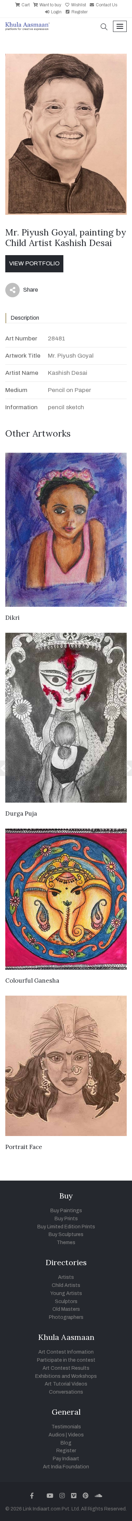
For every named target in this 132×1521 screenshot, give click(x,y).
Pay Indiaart (66, 1458)
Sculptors (66, 1301)
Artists (66, 1277)
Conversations (66, 1392)
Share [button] (25, 291)
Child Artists (66, 1285)
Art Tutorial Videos (66, 1384)
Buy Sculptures (66, 1234)
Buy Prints (66, 1218)
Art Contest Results (66, 1368)
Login (56, 11)
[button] (104, 27)
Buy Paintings (66, 1210)
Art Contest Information (66, 1352)
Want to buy (49, 4)
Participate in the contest (66, 1360)
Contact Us (106, 4)
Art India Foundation (66, 1466)
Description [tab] (25, 318)
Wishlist (78, 4)
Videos (76, 1434)
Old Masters (66, 1309)
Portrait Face (23, 1147)
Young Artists (66, 1293)
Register (79, 11)
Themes (66, 1242)
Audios (57, 1434)
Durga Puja (21, 813)
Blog (66, 1443)
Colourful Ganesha (32, 980)
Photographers (66, 1317)
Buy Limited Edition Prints (66, 1226)
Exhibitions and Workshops (66, 1376)
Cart (25, 4)
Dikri (12, 618)
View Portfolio (34, 263)
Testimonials (66, 1426)
